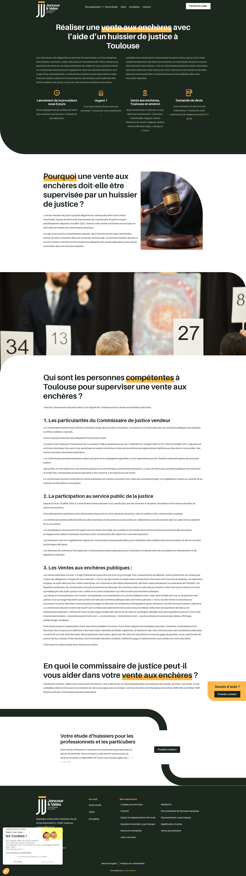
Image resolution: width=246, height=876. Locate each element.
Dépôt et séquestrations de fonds (137, 817)
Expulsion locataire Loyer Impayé (137, 824)
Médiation (166, 804)
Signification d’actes (171, 824)
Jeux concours (128, 837)
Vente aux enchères (171, 830)
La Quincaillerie (129, 870)
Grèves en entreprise (131, 830)
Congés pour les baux (131, 804)
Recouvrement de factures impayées (180, 811)
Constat (124, 811)
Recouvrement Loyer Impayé (176, 817)
